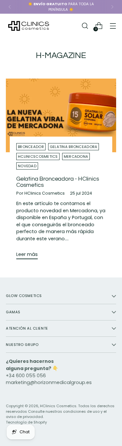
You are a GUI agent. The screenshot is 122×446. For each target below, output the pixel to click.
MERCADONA (76, 156)
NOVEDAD (27, 166)
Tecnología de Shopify (26, 422)
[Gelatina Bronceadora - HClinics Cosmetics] (61, 115)
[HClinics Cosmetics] (28, 26)
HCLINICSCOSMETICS (38, 156)
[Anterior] (10, 7)
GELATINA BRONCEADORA (74, 146)
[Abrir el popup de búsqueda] (84, 26)
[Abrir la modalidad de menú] (112, 26)
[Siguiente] (112, 7)
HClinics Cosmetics (58, 406)
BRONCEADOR (31, 146)
